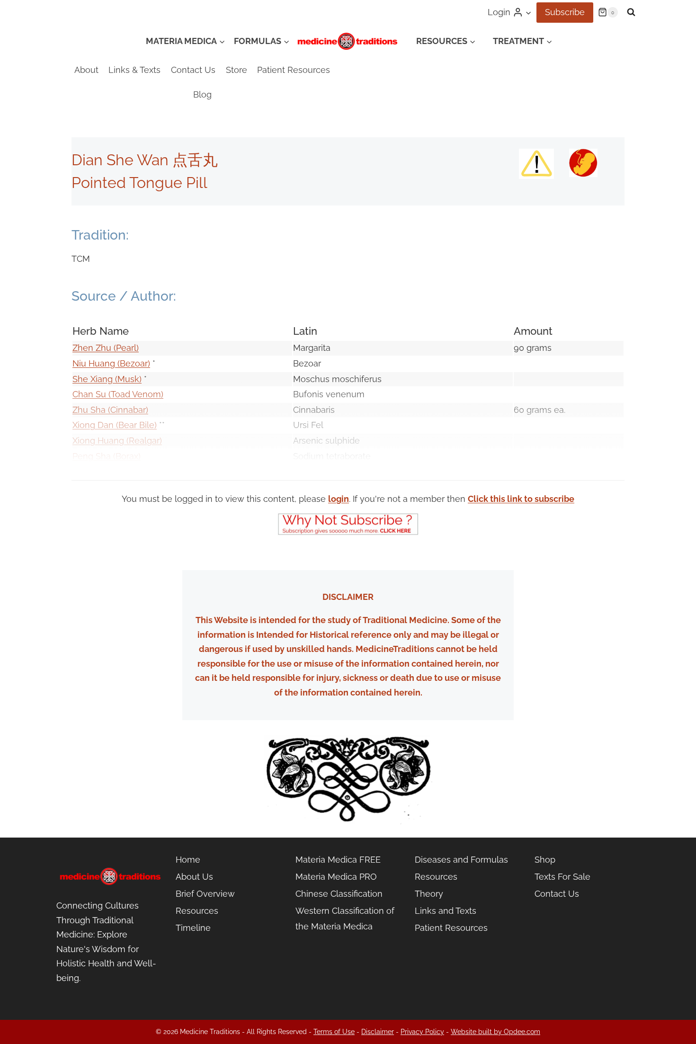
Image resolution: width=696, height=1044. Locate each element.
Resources (197, 911)
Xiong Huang (99, 441)
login (338, 499)
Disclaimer (377, 1031)
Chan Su (89, 394)
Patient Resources (293, 70)
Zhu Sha (89, 410)
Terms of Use (334, 1031)
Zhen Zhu (93, 348)
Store (236, 70)
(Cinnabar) (127, 410)
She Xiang (93, 379)
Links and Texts (445, 911)
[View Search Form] (631, 12)
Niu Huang (94, 363)
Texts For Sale (562, 877)
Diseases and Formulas (461, 860)
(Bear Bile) (136, 425)
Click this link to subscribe (521, 499)
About (86, 70)
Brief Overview (205, 894)
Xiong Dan (94, 425)
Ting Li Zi (91, 471)
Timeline (193, 928)
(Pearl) (126, 348)
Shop (545, 860)
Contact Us (193, 70)
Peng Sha (92, 456)
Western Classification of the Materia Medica (344, 918)
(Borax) (127, 456)
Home (188, 860)
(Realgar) (144, 441)
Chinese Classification (339, 894)
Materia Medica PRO (336, 877)
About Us (194, 877)
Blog (202, 94)
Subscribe (565, 12)
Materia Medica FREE (338, 860)
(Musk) (128, 379)
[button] (528, 12)
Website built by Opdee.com (495, 1031)
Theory (429, 894)
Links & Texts (134, 70)
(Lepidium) (132, 471)
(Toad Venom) (134, 394)
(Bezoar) (133, 363)
